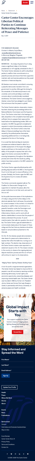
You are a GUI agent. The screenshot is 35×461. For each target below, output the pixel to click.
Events (3, 410)
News (3, 10)
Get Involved (5, 422)
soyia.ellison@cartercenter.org (11, 53)
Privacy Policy (5, 441)
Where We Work (6, 398)
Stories (3, 401)
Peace (3, 395)
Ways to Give (5, 430)
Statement (11, 10)
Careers (3, 424)
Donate (25, 2)
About (3, 403)
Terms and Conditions (7, 444)
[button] (32, 3)
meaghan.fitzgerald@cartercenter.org (13, 57)
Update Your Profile (9, 387)
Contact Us (4, 447)
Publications (5, 415)
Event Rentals (5, 436)
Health (3, 392)
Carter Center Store (8, 439)
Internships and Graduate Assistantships (13, 427)
